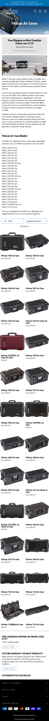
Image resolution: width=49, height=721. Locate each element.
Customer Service (10, 703)
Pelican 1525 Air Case (9, 158)
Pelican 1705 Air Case (9, 199)
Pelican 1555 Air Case (9, 166)
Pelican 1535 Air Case (9, 161)
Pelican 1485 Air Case (9, 148)
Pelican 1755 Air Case (9, 207)
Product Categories (11, 683)
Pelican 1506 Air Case (9, 153)
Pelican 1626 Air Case (9, 192)
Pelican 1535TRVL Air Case (11, 163)
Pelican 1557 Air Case (9, 171)
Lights (5, 696)
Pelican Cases (8, 689)
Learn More (9, 647)
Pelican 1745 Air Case (9, 202)
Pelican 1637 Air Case (9, 194)
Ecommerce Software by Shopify (24, 719)
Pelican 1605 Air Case (9, 179)
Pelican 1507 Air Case (9, 155)
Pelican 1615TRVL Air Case (11, 189)
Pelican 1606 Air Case (9, 181)
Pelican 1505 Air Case (9, 150)
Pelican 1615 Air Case (9, 186)
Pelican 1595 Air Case (9, 173)
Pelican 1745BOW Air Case (11, 204)
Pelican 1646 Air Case (9, 197)
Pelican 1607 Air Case (9, 184)
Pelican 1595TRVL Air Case (11, 176)
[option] (24, 3)
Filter (10, 221)
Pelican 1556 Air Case (9, 168)
